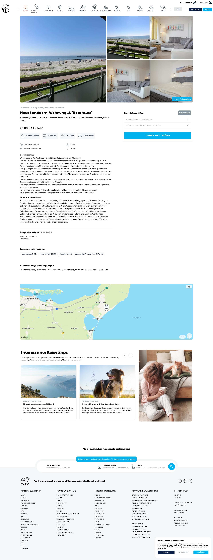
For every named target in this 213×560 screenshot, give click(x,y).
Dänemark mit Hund (102, 498)
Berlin (59, 500)
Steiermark (25, 538)
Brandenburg (62, 503)
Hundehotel (137, 508)
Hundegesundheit (139, 529)
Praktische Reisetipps (141, 534)
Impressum (178, 518)
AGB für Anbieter (181, 520)
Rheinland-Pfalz (63, 522)
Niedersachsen (63, 516)
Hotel (129, 10)
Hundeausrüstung (139, 526)
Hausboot (117, 10)
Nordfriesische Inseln (30, 524)
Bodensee (24, 506)
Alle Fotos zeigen (183, 99)
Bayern (59, 498)
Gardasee (24, 514)
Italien (97, 506)
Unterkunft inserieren (183, 502)
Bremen (59, 506)
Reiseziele (60, 10)
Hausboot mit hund (140, 506)
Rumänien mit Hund (102, 524)
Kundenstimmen (180, 510)
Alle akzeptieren (201, 552)
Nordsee (24, 527)
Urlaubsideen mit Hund (141, 532)
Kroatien (98, 508)
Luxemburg (99, 511)
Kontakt (177, 495)
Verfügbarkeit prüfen (157, 135)
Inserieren (195, 9)
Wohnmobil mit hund (140, 519)
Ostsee (23, 530)
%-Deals (25, 10)
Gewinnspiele (137, 524)
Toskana (24, 548)
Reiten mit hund (138, 511)
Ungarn (98, 538)
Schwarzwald (26, 535)
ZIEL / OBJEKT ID (53, 465)
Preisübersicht (180, 505)
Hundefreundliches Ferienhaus (144, 500)
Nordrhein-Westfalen (66, 519)
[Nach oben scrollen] (190, 481)
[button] (206, 2)
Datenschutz (179, 526)
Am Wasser (25, 500)
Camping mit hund (139, 498)
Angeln (163, 10)
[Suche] (171, 466)
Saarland (61, 524)
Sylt (22, 543)
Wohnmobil (151, 10)
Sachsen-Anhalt (63, 530)
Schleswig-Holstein (36, 108)
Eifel (22, 511)
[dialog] (183, 547)
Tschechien (99, 535)
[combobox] (71, 469)
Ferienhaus (94, 10)
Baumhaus (82, 10)
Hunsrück (25, 519)
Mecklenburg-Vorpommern (68, 514)
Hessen (59, 511)
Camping (140, 10)
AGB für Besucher (181, 523)
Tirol (23, 546)
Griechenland (100, 503)
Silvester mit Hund (140, 514)
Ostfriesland (26, 532)
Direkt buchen (48, 10)
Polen (97, 522)
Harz (23, 516)
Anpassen (166, 552)
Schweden (99, 527)
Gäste (139, 465)
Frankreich (99, 500)
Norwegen (99, 516)
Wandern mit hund (139, 516)
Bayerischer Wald (28, 503)
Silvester (71, 10)
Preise (207, 9)
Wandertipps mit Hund (141, 537)
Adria (23, 495)
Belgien (98, 495)
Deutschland (24, 108)
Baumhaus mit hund (140, 495)
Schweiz (98, 530)
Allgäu (24, 498)
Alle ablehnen (184, 552)
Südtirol (24, 540)
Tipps (178, 9)
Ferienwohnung (105, 10)
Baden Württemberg (65, 495)
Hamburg (60, 508)
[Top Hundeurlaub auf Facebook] (180, 481)
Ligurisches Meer (27, 522)
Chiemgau (24, 508)
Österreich (99, 519)
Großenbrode (49, 108)
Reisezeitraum (109, 465)
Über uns (177, 498)
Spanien (98, 532)
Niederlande (100, 514)
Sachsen (60, 527)
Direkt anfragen (34, 11)
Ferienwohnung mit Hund (142, 503)
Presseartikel (179, 513)
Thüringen (61, 535)
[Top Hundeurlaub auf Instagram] (185, 481)
